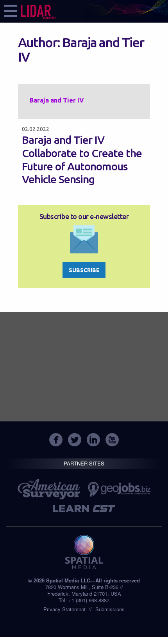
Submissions (110, 609)
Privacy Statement (64, 609)
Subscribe (84, 270)
